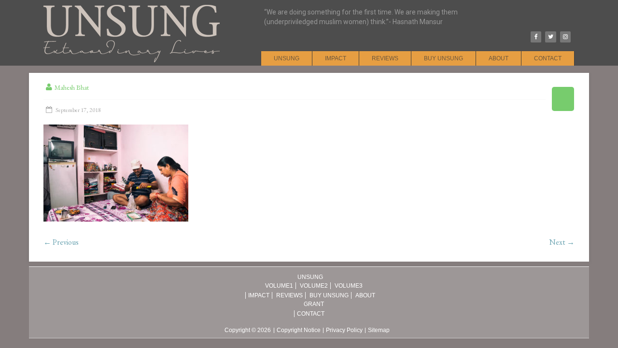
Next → (562, 242)
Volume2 (314, 285)
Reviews (385, 58)
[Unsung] (131, 4)
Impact (335, 58)
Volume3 (349, 285)
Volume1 (279, 285)
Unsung (286, 58)
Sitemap (379, 330)
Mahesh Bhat (72, 87)
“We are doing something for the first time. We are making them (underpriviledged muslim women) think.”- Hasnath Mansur (361, 17)
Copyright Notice (299, 330)
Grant (314, 304)
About (498, 58)
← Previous (61, 242)
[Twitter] (550, 36)
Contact (548, 58)
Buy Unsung (443, 58)
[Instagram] (565, 36)
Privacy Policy (344, 330)
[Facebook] (536, 36)
